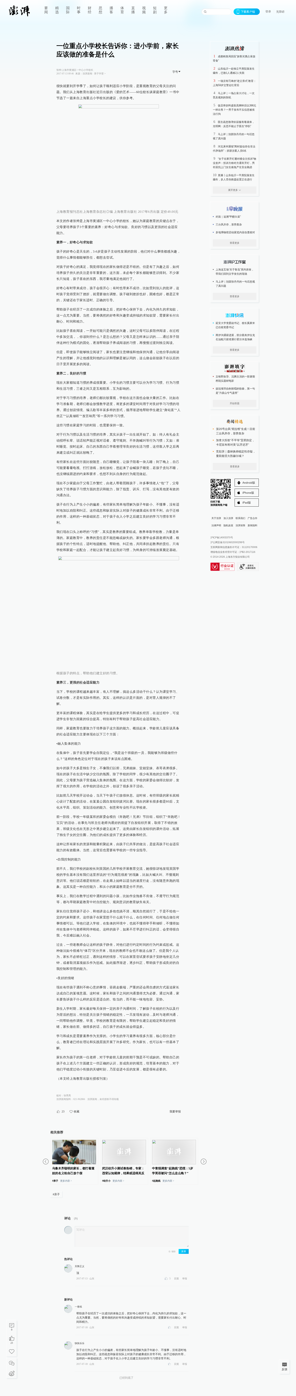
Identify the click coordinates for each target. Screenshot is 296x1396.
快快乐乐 (79, 1343)
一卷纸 (78, 1306)
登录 (268, 11)
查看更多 (234, 243)
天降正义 (79, 1266)
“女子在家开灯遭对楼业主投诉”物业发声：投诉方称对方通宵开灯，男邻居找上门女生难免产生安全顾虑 (234, 163)
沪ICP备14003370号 (221, 537)
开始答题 (234, 403)
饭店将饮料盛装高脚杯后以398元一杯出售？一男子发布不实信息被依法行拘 (234, 109)
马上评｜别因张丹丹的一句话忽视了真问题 (235, 283)
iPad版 (246, 502)
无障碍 (280, 11)
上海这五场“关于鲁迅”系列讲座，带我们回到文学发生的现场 (235, 271)
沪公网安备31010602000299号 (227, 542)
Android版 (248, 482)
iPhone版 (248, 492)
